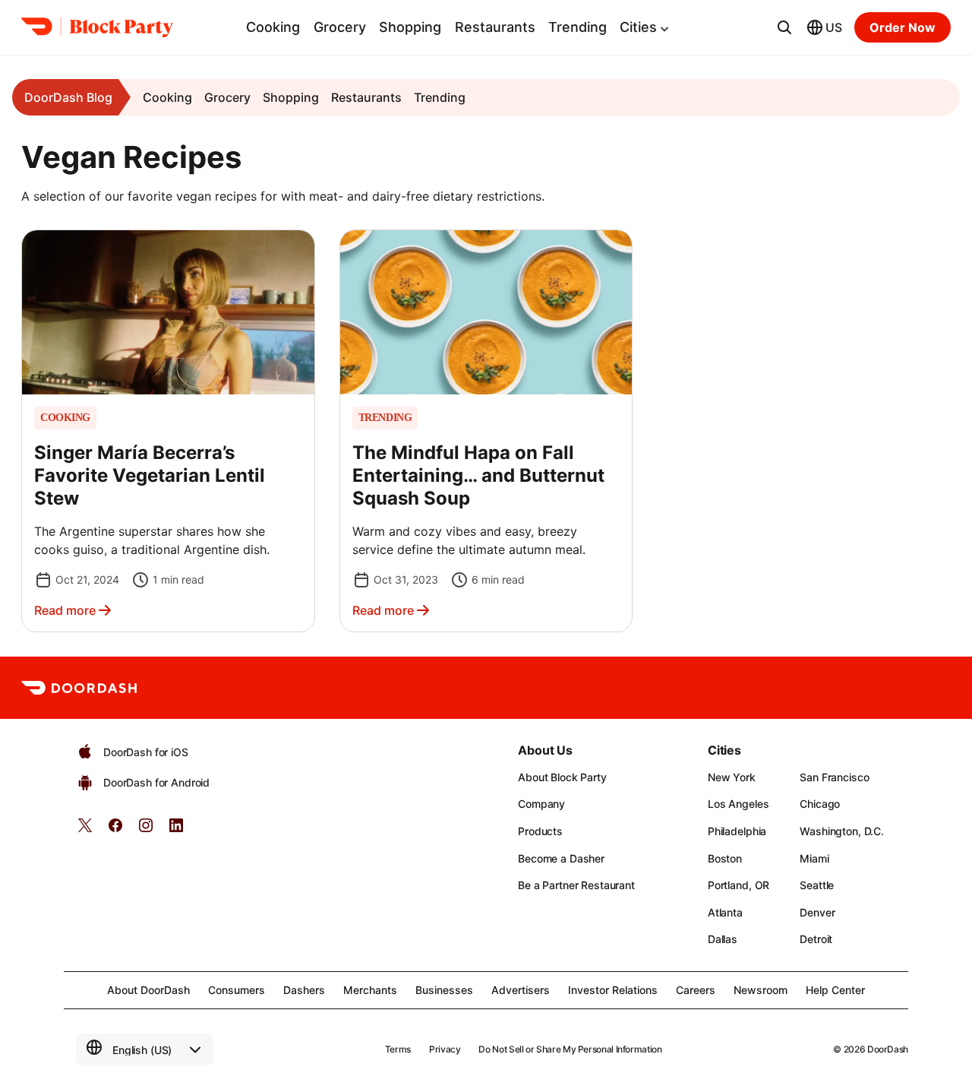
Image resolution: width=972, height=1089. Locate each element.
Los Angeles (738, 803)
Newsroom (760, 989)
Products (540, 831)
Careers (695, 989)
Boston (725, 858)
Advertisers (520, 989)
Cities (638, 27)
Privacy (444, 1049)
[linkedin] (176, 830)
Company (541, 803)
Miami (814, 858)
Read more (65, 610)
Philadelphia (737, 831)
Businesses (444, 989)
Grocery (340, 27)
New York (732, 777)
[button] (168, 431)
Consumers (236, 989)
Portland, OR (738, 884)
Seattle (817, 884)
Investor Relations (613, 989)
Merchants (370, 989)
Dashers (304, 989)
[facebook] (115, 830)
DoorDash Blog (68, 97)
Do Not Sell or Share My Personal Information (569, 1049)
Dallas (722, 938)
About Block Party (562, 777)
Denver (817, 912)
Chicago (820, 803)
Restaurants (495, 27)
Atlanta (725, 912)
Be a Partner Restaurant (576, 884)
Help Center (835, 989)
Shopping (410, 27)
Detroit (816, 938)
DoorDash (887, 1049)
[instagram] (146, 830)
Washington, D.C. (842, 831)
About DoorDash (148, 989)
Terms (398, 1049)
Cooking (273, 27)
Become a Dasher (561, 858)
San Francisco (834, 777)
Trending (577, 27)
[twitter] (85, 830)
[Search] (784, 27)
